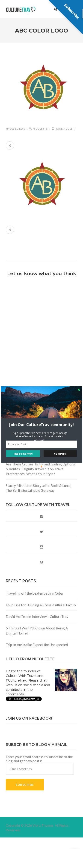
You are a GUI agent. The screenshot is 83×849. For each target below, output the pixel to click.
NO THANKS (60, 453)
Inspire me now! (23, 453)
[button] (41, 424)
